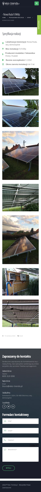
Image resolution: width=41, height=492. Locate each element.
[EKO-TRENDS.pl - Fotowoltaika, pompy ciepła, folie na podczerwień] (10, 3)
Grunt (21, 336)
